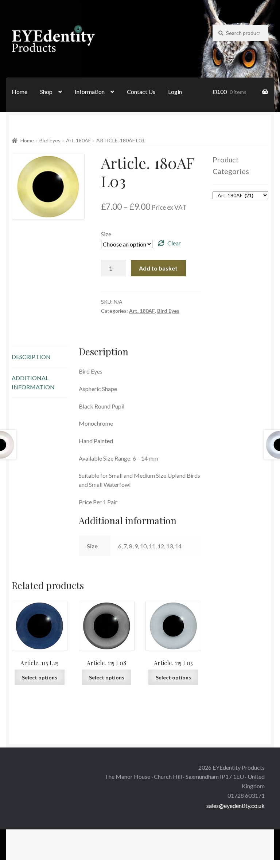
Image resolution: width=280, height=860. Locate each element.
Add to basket (158, 268)
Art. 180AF (78, 140)
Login (175, 91)
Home (19, 91)
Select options (39, 677)
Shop (46, 91)
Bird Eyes (50, 140)
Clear (174, 243)
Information (90, 91)
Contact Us (141, 91)
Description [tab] (31, 356)
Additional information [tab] (33, 382)
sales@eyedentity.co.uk (235, 805)
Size (106, 233)
